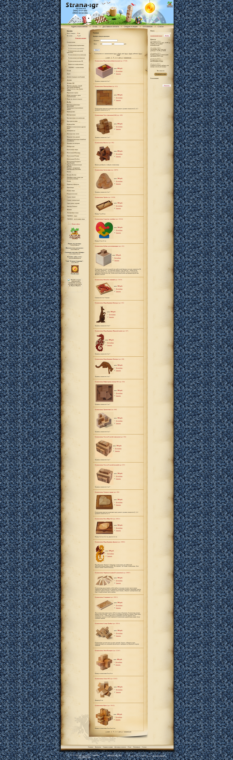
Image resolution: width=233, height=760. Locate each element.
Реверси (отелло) (72, 193)
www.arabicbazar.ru (75, 258)
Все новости (160, 70)
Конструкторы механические (76, 118)
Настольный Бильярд (73, 152)
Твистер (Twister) (72, 206)
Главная (90, 747)
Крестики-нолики (72, 121)
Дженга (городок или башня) (76, 77)
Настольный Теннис (73, 156)
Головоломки (71, 42)
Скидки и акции (108, 747)
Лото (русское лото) (73, 133)
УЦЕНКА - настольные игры (76, 219)
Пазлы (69, 171)
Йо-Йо (69, 102)
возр (115, 53)
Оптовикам (136, 747)
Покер (69, 181)
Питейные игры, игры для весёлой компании (75, 178)
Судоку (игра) (71, 197)
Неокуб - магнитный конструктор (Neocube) (74, 168)
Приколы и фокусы (73, 184)
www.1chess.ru (75, 249)
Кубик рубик (71, 124)
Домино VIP (70, 83)
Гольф (69, 70)
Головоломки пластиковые (76, 58)
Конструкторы (71, 115)
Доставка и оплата (120, 747)
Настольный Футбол (73, 159)
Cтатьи (144, 747)
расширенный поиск (156, 35)
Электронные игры (73, 212)
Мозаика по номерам (73, 143)
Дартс (69, 73)
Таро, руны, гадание (73, 203)
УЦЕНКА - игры (72, 216)
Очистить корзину (80, 38)
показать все (127, 57)
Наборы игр (70, 146)
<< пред (107, 57)
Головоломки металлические (77, 55)
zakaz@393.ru (86, 756)
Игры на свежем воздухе (74, 99)
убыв (118, 53)
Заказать (118, 73)
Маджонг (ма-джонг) (73, 137)
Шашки (69, 209)
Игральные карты (72, 92)
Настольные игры (72, 149)
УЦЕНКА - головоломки (76, 67)
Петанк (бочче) (71, 175)
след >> (120, 57)
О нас (129, 747)
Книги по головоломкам (75, 64)
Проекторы (70, 187)
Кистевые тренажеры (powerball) (73, 105)
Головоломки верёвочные (76, 45)
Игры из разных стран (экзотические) (74, 96)
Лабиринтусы (71, 130)
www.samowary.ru (74, 254)
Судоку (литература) (73, 200)
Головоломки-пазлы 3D (75, 61)
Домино (69, 80)
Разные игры (71, 190)
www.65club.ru (75, 245)
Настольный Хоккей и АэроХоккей (74, 162)
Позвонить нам (160, 74)
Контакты (98, 747)
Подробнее (119, 71)
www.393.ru (74, 262)
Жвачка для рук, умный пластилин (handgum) (74, 86)
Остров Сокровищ (158, 755)
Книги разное (71, 111)
